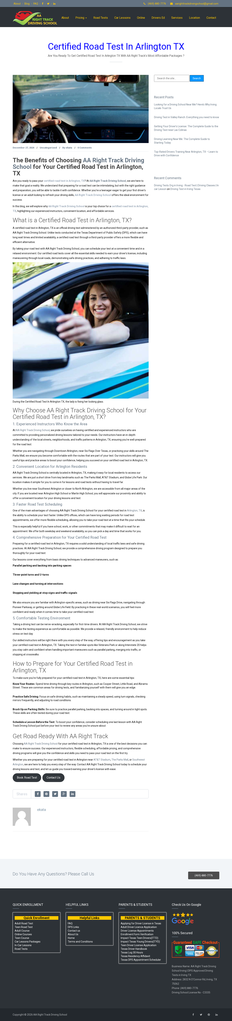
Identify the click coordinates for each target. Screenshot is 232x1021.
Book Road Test (27, 777)
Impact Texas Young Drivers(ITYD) (140, 941)
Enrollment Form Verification (137, 934)
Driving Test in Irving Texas (185, 189)
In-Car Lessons (23, 945)
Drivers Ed (158, 17)
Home (71, 937)
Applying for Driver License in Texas (141, 923)
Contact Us (53, 777)
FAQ (36, 3)
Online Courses (23, 934)
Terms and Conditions (80, 941)
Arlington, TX (134, 510)
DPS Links (73, 927)
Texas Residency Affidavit (135, 956)
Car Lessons (122, 17)
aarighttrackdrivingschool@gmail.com (196, 3)
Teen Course (22, 937)
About (17, 3)
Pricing (80, 17)
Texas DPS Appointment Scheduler (141, 959)
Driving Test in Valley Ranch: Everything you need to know (186, 117)
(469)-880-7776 (156, 3)
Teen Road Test (24, 927)
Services (177, 17)
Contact (211, 17)
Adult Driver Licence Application (139, 927)
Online (141, 17)
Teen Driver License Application (138, 945)
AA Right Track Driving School (108, 180)
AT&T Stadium (102, 759)
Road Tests (100, 17)
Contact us (74, 930)
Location (194, 17)
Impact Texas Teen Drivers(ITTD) (139, 937)
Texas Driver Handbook (134, 948)
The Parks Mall (119, 759)
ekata (69, 147)
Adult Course (22, 930)
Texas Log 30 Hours (132, 952)
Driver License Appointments (137, 930)
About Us (73, 934)
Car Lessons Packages (27, 941)
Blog (27, 3)
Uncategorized (48, 147)
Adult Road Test (24, 923)
